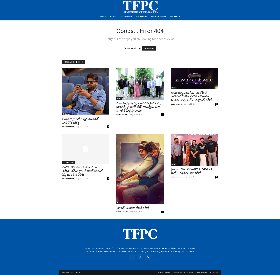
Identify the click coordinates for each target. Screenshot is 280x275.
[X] (148, 257)
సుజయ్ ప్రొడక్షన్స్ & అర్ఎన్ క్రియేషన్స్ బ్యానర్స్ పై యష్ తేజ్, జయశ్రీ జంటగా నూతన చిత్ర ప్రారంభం (138, 107)
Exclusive (66, 114)
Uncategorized (68, 162)
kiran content (68, 126)
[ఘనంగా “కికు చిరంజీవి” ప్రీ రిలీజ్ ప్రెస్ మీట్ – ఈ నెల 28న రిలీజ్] (194, 150)
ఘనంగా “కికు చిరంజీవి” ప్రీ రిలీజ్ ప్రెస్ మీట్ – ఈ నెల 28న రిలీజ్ (192, 171)
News (119, 98)
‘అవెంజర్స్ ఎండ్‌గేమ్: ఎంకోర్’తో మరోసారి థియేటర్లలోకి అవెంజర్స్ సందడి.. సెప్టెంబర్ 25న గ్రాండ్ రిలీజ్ (191, 96)
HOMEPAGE (149, 48)
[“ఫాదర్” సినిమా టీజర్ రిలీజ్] (140, 169)
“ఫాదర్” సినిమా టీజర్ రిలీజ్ (132, 208)
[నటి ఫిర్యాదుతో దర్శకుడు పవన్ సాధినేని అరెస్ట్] (85, 91)
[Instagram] (140, 257)
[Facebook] (132, 257)
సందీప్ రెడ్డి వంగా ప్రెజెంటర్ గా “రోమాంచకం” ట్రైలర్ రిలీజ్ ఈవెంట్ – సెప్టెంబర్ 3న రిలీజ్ (84, 171)
